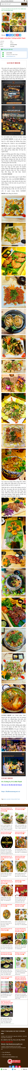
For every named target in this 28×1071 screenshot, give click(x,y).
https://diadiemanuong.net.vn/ (10, 791)
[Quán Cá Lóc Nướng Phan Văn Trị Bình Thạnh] (21, 818)
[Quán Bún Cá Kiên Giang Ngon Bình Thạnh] (21, 915)
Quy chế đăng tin (6, 1052)
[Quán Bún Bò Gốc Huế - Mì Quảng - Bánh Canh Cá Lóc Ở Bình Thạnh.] (7, 891)
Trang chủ (3, 8)
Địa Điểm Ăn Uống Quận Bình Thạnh (13, 8)
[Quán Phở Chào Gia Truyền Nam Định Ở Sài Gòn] (7, 843)
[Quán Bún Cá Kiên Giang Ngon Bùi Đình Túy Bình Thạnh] (21, 867)
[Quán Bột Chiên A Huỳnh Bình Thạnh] (21, 891)
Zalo (15, 1069)
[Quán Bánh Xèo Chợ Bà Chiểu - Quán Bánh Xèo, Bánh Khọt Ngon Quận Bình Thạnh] (7, 1011)
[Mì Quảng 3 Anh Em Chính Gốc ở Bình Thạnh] (21, 963)
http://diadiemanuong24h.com (14, 1044)
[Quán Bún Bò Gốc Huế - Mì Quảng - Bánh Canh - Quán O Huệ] (7, 867)
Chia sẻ (3, 35)
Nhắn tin (25, 1069)
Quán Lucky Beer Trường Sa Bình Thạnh (12, 799)
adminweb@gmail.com (10, 56)
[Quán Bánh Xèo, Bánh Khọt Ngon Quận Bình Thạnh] (7, 963)
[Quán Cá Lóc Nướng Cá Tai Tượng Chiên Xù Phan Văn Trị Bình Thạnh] (7, 818)
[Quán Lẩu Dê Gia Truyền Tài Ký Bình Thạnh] (7, 939)
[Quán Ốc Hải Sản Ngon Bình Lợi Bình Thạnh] (7, 987)
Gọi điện (5, 1069)
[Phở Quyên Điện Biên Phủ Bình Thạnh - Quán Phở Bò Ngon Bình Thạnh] (21, 939)
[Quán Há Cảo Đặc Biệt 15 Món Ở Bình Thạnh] (21, 843)
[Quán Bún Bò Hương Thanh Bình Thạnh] (7, 915)
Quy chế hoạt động (6, 1054)
